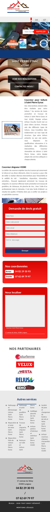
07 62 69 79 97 (25, 498)
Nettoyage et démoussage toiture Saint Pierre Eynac (11, 412)
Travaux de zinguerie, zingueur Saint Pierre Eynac (22, 430)
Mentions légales (25, 507)
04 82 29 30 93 (25, 488)
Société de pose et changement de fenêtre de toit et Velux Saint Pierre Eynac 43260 (44, 418)
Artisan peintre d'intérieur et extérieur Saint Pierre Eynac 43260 (33, 436)
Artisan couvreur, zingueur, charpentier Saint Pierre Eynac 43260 (44, 443)
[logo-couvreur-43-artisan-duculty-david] (18, 8)
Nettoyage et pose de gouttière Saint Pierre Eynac (22, 412)
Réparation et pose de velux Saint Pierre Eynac (11, 428)
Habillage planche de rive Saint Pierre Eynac (33, 417)
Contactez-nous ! (24, 86)
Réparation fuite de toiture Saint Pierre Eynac (11, 444)
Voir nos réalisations (24, 79)
